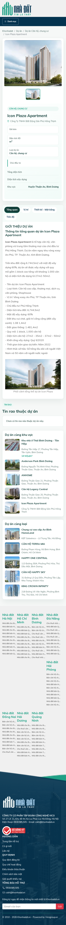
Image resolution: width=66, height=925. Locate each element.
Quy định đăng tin (11, 859)
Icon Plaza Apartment (34, 503)
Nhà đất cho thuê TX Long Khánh (16, 732)
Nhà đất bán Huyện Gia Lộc (28, 752)
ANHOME (26, 475)
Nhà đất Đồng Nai (9, 715)
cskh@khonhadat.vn (45, 822)
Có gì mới (7, 846)
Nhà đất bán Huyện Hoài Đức (14, 647)
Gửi (60, 906)
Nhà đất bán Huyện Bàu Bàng (44, 647)
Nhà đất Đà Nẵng (53, 616)
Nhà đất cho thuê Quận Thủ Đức (30, 644)
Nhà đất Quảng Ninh (37, 716)
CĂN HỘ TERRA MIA (33, 543)
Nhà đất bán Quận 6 (25, 650)
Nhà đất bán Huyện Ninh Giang (30, 755)
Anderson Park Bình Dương (36, 461)
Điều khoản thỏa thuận (13, 869)
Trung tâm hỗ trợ (10, 841)
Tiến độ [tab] (10, 217)
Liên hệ (6, 851)
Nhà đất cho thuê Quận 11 (28, 647)
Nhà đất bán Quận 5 (25, 633)
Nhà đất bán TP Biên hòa (12, 742)
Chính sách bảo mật (12, 874)
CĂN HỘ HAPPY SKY (33, 572)
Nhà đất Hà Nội (8, 616)
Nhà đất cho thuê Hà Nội (12, 623)
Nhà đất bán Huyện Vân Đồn (44, 739)
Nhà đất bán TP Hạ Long (42, 752)
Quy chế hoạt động (11, 864)
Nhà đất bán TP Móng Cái (42, 745)
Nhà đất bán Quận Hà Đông (14, 653)
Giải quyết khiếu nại (11, 879)
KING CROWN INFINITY (34, 586)
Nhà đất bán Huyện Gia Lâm (14, 626)
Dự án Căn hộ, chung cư (37, 31)
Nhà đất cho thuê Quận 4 (27, 640)
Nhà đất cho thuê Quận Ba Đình (15, 640)
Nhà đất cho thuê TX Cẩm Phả (44, 755)
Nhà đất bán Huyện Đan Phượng (16, 637)
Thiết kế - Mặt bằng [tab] (44, 209)
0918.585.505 (12, 887)
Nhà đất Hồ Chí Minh (23, 618)
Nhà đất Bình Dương (37, 618)
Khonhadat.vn (24, 917)
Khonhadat (7, 31)
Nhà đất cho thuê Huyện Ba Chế (45, 725)
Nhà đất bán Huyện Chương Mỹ (15, 643)
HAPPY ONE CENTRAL (34, 558)
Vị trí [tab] (25, 209)
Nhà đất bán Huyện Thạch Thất (15, 633)
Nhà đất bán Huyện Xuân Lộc (14, 745)
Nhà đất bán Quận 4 (25, 630)
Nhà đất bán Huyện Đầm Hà (44, 742)
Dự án (19, 31)
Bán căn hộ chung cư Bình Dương (46, 627)
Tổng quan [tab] (12, 209)
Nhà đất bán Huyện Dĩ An (42, 654)
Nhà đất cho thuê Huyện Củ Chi (30, 637)
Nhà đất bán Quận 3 (25, 654)
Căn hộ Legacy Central (34, 489)
